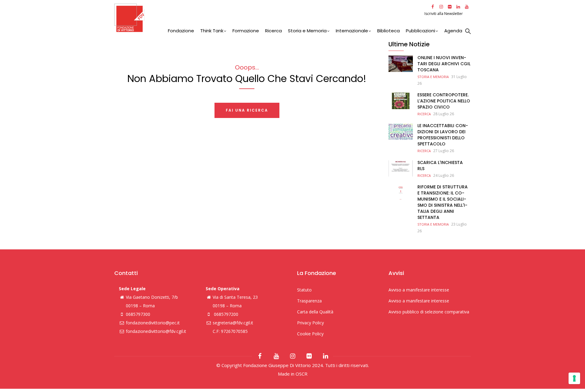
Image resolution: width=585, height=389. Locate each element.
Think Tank (211, 30)
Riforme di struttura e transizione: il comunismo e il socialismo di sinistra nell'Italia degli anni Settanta (442, 202)
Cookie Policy (310, 334)
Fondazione (181, 30)
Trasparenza (309, 301)
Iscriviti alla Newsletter (444, 13)
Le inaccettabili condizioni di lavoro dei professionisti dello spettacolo (442, 135)
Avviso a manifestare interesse (418, 290)
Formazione (245, 30)
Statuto (304, 290)
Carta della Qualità (315, 312)
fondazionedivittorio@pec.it (153, 323)
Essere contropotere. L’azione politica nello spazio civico (443, 101)
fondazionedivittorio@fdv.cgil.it (156, 331)
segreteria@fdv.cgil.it (233, 323)
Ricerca (273, 30)
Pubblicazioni (420, 30)
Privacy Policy (310, 323)
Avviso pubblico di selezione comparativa (428, 312)
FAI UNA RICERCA (247, 110)
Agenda (453, 30)
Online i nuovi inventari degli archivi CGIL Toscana (443, 64)
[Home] (268, 18)
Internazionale (352, 30)
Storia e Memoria (307, 30)
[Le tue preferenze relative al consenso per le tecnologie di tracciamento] (574, 378)
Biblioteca (388, 30)
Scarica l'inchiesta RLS (440, 165)
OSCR (301, 374)
